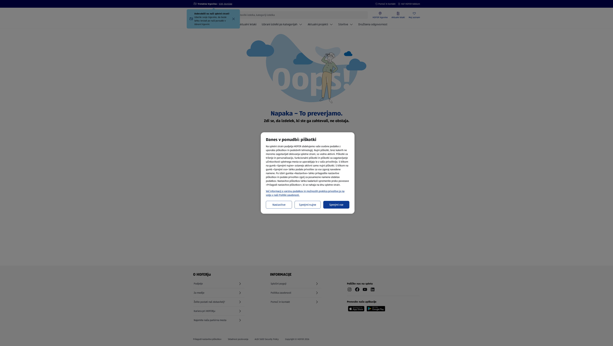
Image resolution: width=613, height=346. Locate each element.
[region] (307, 173)
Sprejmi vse (336, 205)
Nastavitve (279, 205)
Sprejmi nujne (307, 205)
